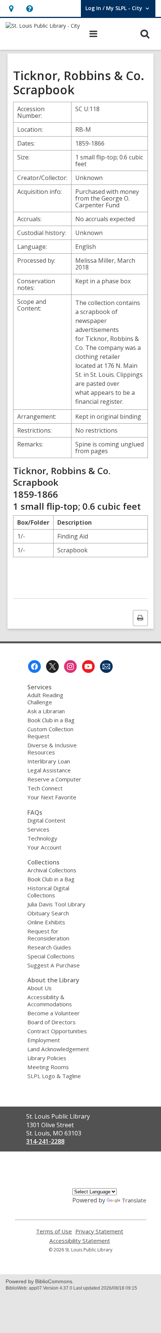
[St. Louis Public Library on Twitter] (52, 666)
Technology (42, 838)
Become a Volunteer (53, 1013)
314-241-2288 (45, 1141)
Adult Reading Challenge (45, 698)
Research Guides (49, 947)
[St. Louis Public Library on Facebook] (34, 666)
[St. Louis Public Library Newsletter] (106, 666)
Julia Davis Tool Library (56, 904)
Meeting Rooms (48, 1067)
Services (38, 829)
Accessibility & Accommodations (49, 1000)
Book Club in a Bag (51, 720)
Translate (134, 1200)
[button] (11, 8)
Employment (43, 1040)
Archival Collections (51, 870)
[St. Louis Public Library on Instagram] (70, 666)
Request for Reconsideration (48, 934)
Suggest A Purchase (53, 965)
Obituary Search (48, 913)
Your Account (44, 847)
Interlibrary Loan (48, 761)
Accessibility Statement (79, 1240)
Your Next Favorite (51, 797)
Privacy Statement (99, 1231)
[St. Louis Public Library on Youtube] (88, 666)
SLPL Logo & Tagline (54, 1076)
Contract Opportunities (57, 1031)
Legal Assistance (49, 770)
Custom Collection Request (50, 732)
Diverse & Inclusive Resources (52, 748)
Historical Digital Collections (48, 891)
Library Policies (46, 1058)
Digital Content (46, 820)
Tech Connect (45, 788)
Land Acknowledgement (58, 1049)
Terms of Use (54, 1231)
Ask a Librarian (46, 711)
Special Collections (51, 956)
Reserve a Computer (54, 779)
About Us (39, 988)
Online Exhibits (46, 922)
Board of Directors (51, 1022)
